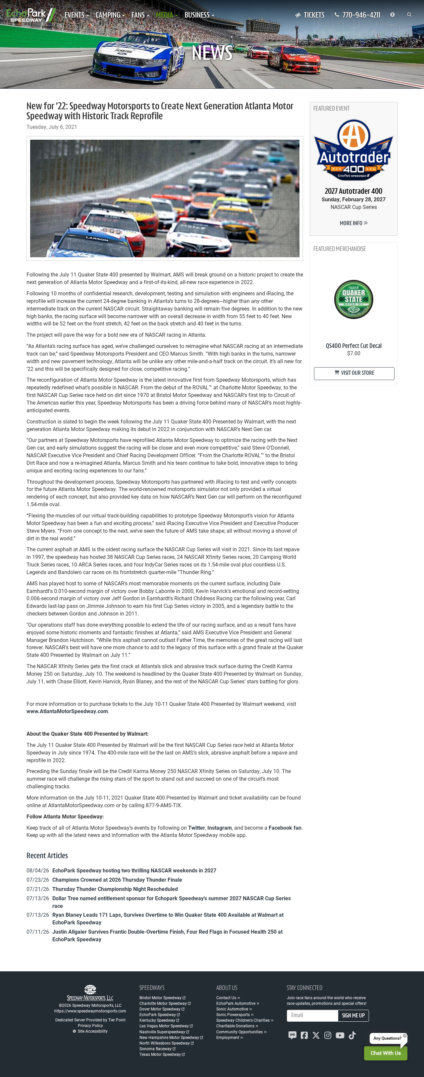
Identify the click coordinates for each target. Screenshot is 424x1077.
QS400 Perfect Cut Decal (354, 346)
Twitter (196, 827)
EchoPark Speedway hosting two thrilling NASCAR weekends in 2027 (134, 870)
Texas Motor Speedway (160, 1054)
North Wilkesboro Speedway (164, 1043)
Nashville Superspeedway (162, 1031)
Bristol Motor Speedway (160, 997)
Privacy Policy (90, 1025)
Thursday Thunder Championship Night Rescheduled (115, 888)
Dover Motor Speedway (160, 1008)
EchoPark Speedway (157, 1014)
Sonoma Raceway (155, 1048)
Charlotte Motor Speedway (163, 1003)
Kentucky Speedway (157, 1020)
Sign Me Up (353, 1016)
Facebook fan (285, 827)
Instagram (219, 827)
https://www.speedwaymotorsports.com (90, 1010)
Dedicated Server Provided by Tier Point (90, 1019)
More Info (351, 224)
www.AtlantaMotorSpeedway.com (67, 711)
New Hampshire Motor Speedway (169, 1037)
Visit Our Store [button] (357, 373)
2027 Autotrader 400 (353, 192)
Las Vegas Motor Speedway (164, 1025)
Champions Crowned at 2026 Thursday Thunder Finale (117, 879)
